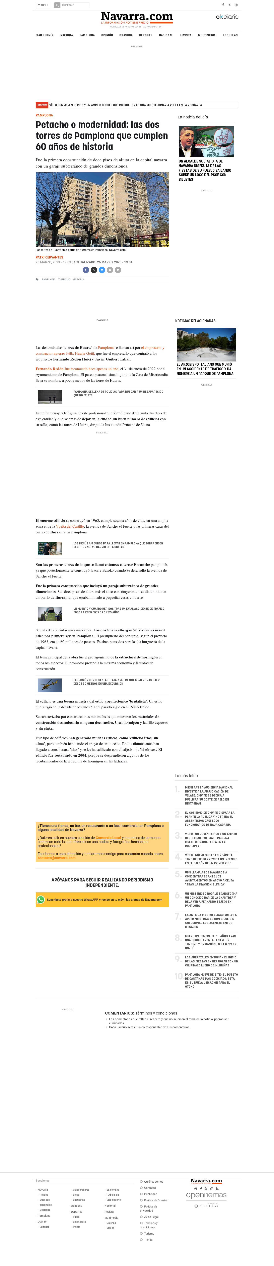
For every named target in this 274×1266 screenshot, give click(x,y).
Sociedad (45, 1209)
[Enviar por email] (110, 269)
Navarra (66, 35)
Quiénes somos (153, 1181)
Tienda (148, 1240)
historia (78, 279)
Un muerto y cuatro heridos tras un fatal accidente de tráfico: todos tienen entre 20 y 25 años (119, 611)
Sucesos (45, 1199)
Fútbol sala (113, 1194)
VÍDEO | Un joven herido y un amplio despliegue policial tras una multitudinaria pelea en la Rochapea (125, 105)
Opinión (107, 35)
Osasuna (126, 35)
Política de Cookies (155, 1200)
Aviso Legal (151, 1217)
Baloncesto (79, 1221)
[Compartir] (85, 269)
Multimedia (207, 35)
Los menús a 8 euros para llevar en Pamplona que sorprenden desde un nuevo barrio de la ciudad (118, 545)
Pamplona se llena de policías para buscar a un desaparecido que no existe (118, 394)
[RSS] (217, 1189)
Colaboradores (81, 1189)
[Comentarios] (118, 269)
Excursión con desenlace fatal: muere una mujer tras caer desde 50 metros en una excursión (116, 682)
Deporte (146, 35)
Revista (186, 35)
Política (44, 1194)
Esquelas (230, 35)
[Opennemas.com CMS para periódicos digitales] (206, 1199)
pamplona (48, 279)
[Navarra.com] (137, 16)
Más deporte (114, 1199)
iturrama (64, 279)
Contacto (150, 1188)
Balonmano (113, 1189)
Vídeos (110, 1227)
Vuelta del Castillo (70, 526)
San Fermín (45, 35)
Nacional (166, 35)
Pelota (76, 1226)
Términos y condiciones (156, 1013)
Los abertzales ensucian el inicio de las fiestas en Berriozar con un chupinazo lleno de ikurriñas (211, 961)
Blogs (76, 1194)
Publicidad (150, 1194)
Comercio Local (108, 838)
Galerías (111, 1222)
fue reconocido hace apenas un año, (77, 368)
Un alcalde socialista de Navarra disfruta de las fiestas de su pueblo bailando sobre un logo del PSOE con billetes (205, 171)
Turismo (149, 1233)
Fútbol (76, 1216)
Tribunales (46, 1204)
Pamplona (87, 35)
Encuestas (79, 1199)
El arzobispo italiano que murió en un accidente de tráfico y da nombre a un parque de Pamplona (205, 369)
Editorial (44, 1226)
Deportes (76, 1212)
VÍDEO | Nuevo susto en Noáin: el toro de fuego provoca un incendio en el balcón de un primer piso (211, 859)
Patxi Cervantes (49, 257)
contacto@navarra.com (57, 858)
